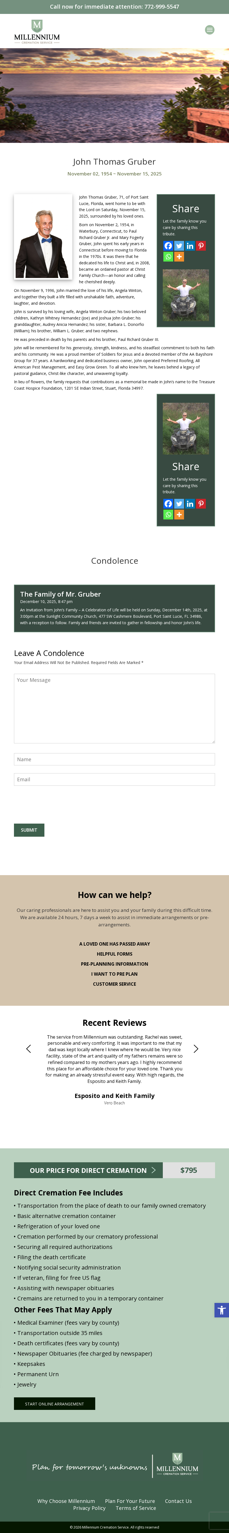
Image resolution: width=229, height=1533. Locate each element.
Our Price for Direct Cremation (88, 1170)
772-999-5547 (161, 6)
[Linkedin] (190, 246)
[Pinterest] (201, 246)
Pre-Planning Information (114, 964)
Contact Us (178, 1501)
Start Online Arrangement (54, 1404)
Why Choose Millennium (66, 1501)
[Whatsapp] (168, 257)
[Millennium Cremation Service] (37, 31)
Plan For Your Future (130, 1501)
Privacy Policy (89, 1508)
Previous (31, 1049)
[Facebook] (168, 246)
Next (198, 1049)
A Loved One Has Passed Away (114, 944)
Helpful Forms (114, 954)
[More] (179, 257)
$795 (188, 1170)
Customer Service (114, 984)
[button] (221, 1310)
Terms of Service (136, 1508)
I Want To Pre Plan (114, 974)
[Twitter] (179, 246)
